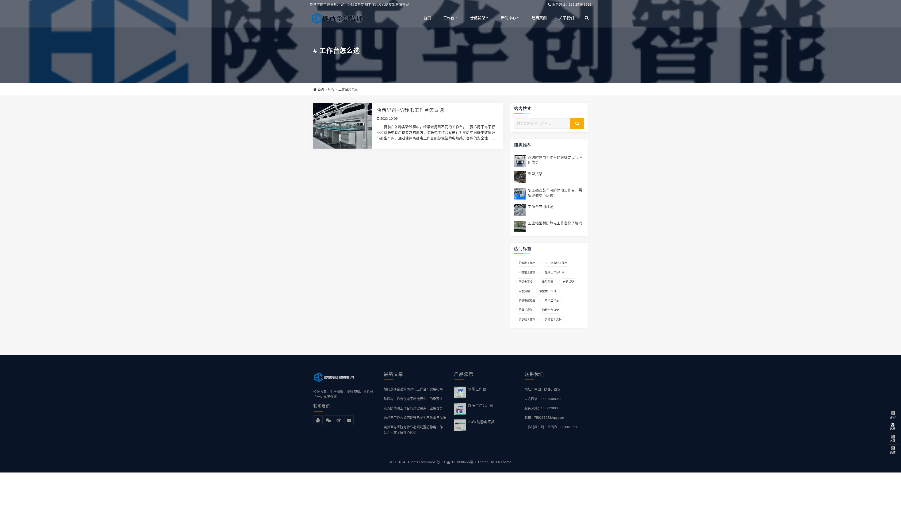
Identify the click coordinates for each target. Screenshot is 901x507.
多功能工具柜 (553, 319)
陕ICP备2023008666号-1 (456, 462)
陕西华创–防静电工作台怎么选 (410, 110)
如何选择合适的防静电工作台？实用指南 (413, 389)
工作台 (448, 18)
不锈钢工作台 (527, 272)
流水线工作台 (527, 319)
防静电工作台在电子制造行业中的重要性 (413, 399)
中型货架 (524, 291)
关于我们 (566, 18)
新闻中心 (508, 18)
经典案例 (539, 18)
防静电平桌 (526, 282)
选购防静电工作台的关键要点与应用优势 (413, 408)
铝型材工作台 (547, 291)
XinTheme (503, 462)
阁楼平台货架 (550, 310)
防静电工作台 (527, 263)
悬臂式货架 (526, 310)
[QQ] (318, 420)
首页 (427, 18)
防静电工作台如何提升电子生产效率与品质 (415, 417)
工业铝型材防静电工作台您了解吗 (555, 223)
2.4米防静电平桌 (481, 422)
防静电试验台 (527, 300)
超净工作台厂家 (555, 272)
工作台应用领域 (540, 207)
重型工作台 (552, 300)
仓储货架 (477, 18)
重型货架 (535, 174)
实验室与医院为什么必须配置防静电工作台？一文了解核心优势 (413, 429)
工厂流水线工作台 (556, 263)
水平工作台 (477, 389)
